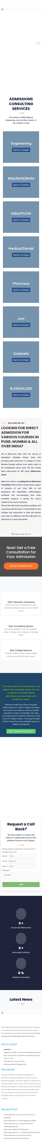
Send (21, 884)
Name (5, 856)
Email (5, 866)
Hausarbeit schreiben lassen (14, 457)
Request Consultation (21, 566)
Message (6, 870)
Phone (4, 861)
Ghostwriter (30, 509)
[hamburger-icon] (38, 43)
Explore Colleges (21, 150)
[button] (21, 731)
